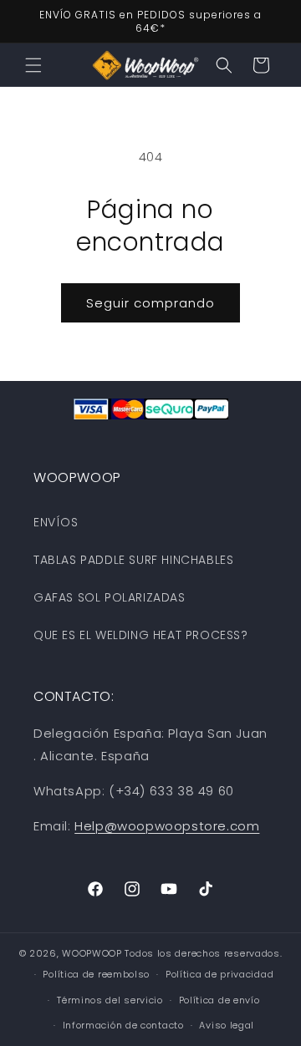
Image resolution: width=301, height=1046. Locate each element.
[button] (33, 65)
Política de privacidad (219, 974)
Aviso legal (226, 1025)
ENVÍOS (56, 522)
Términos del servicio (110, 1000)
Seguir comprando (150, 303)
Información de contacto (123, 1025)
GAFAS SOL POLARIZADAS (109, 597)
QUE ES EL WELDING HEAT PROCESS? (140, 635)
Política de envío (219, 1000)
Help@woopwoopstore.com (166, 826)
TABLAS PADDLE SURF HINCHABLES (133, 559)
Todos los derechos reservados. (203, 953)
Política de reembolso (96, 974)
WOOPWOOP (92, 953)
